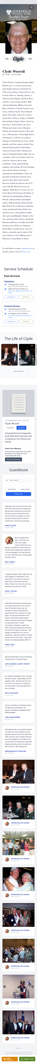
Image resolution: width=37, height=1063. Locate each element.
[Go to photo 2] (19, 889)
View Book (10, 428)
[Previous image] (4, 843)
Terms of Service (24, 1054)
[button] (18, 772)
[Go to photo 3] (19, 997)
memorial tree (27, 248)
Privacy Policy (13, 1054)
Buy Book (21, 428)
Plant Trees (26, 297)
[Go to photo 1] (17, 854)
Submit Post (18, 494)
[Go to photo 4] (20, 997)
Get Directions (11, 297)
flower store (25, 251)
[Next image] (32, 843)
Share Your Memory (13, 459)
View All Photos (18, 371)
